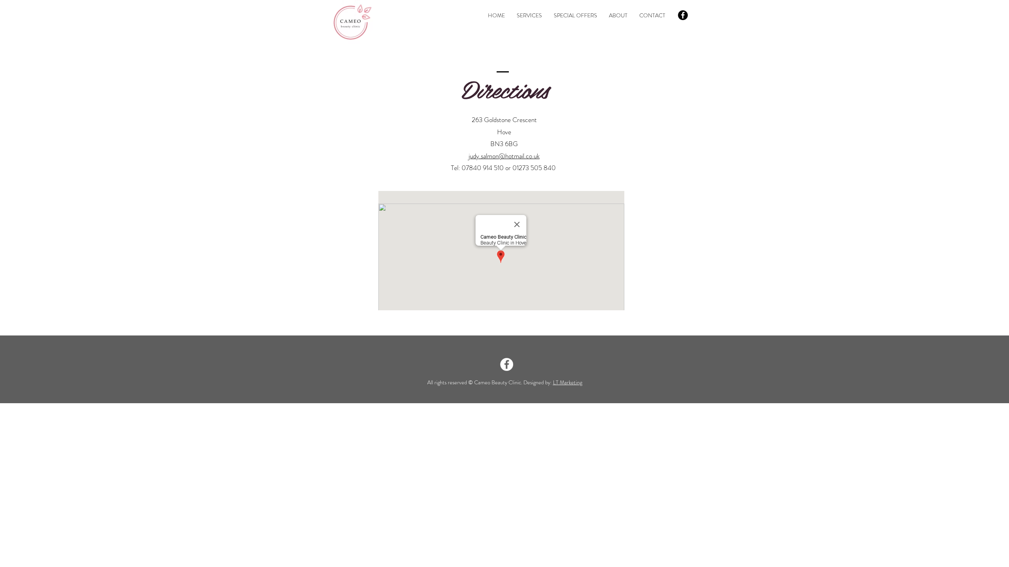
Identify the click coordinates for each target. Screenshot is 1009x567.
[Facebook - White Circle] (506, 364)
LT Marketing (567, 382)
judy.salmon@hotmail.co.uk (504, 156)
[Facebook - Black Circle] (683, 15)
